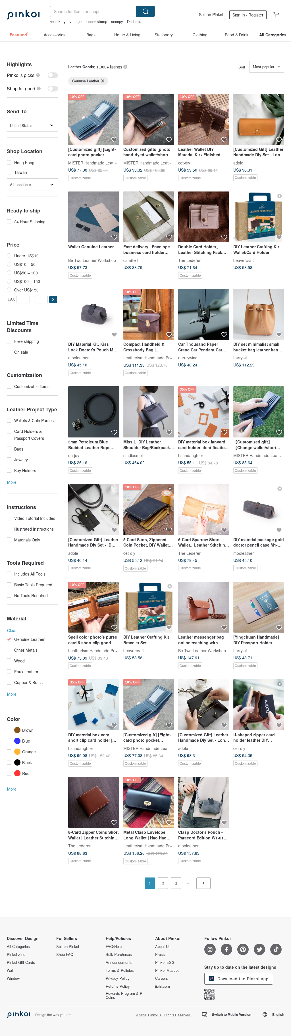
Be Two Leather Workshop (92, 260)
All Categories (18, 947)
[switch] (32, 75)
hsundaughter (190, 455)
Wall (10, 970)
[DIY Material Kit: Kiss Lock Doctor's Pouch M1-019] (93, 314)
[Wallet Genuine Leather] (93, 217)
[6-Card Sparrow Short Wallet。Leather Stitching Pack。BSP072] (203, 509)
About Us (163, 947)
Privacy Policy (118, 978)
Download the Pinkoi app (242, 978)
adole (238, 162)
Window (13, 978)
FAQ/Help (114, 947)
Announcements (119, 962)
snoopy (117, 21)
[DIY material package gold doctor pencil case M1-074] (258, 509)
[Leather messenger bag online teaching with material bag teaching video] (203, 607)
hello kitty (58, 21)
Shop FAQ (64, 954)
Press (160, 954)
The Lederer (189, 260)
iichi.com (162, 986)
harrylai (240, 357)
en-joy (73, 455)
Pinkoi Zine (16, 954)
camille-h (131, 260)
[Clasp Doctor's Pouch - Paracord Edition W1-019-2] (203, 802)
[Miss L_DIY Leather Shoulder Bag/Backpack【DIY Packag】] (148, 411)
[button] (53, 299)
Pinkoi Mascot (167, 970)
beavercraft (243, 260)
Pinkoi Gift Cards (21, 962)
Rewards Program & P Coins (124, 995)
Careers (161, 978)
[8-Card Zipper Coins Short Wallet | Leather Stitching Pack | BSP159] (93, 802)
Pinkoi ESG (164, 962)
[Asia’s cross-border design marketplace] (23, 15)
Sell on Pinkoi (211, 14)
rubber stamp (96, 21)
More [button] (11, 482)
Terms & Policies (120, 970)
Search (145, 11)
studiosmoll (133, 455)
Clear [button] (12, 630)
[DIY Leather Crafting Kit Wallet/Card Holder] (258, 217)
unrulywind (188, 357)
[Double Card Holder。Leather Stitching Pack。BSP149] (203, 217)
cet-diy (184, 162)
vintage (76, 21)
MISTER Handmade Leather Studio (100, 162)
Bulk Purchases (119, 954)
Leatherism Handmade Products (152, 357)
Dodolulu (134, 21)
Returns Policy (118, 986)
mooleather (78, 357)
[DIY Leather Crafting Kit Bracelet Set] (148, 607)
